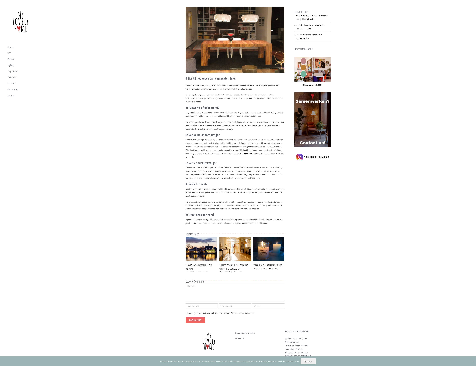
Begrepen (308, 361)
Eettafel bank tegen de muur (297, 345)
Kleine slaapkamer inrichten (296, 352)
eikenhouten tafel (251, 153)
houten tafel (220, 95)
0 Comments (203, 272)
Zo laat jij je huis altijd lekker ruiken (233, 265)
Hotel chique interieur (294, 349)
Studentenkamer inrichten (296, 338)
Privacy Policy (240, 338)
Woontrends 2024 (292, 342)
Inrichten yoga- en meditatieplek (298, 356)
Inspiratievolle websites (245, 333)
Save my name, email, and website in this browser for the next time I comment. (222, 313)
